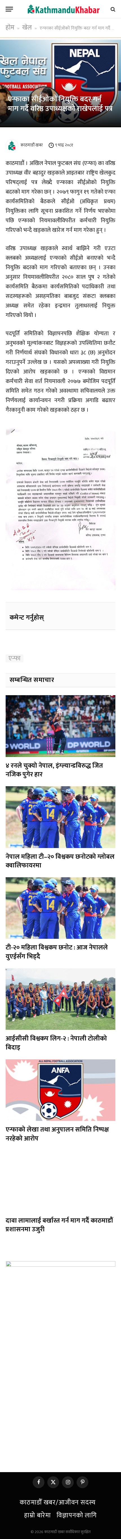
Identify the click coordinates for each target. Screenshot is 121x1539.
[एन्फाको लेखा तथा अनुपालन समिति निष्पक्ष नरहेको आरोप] (60, 1090)
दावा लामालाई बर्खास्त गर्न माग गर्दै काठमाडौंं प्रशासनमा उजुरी (59, 1225)
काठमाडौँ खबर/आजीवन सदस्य (57, 1502)
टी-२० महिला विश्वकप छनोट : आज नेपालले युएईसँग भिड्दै (57, 952)
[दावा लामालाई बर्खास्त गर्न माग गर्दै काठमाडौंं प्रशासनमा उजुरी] (60, 1181)
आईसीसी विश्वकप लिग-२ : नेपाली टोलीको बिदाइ (56, 1043)
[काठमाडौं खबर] (63, 9)
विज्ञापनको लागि (77, 1515)
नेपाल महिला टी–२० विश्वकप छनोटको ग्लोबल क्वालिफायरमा (60, 861)
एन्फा (14, 658)
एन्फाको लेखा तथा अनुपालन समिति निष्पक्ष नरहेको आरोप (57, 1134)
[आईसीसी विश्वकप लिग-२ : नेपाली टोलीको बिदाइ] (60, 999)
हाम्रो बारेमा (37, 1515)
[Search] (112, 9)
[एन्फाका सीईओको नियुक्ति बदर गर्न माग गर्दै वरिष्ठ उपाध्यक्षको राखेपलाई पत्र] (60, 82)
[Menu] (9, 9)
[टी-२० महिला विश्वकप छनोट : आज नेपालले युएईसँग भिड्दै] (60, 908)
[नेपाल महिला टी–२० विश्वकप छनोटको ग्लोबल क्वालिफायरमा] (60, 817)
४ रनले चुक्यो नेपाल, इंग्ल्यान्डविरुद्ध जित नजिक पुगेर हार (54, 770)
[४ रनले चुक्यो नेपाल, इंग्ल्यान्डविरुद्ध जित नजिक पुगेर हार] (60, 726)
